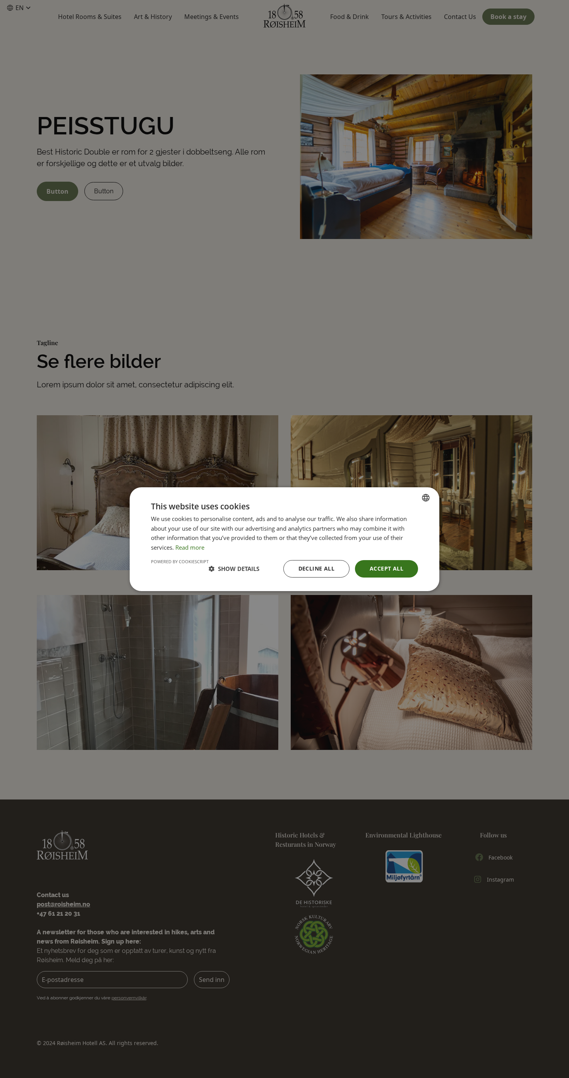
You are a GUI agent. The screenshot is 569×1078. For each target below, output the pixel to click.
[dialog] (284, 539)
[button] (234, 568)
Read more (189, 547)
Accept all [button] (386, 568)
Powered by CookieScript (180, 561)
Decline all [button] (316, 568)
